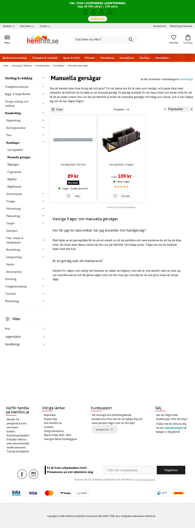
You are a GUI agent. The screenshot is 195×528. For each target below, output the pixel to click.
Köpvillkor (50, 415)
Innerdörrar (127, 57)
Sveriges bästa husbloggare (60, 439)
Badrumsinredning (15, 57)
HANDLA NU (97, 18)
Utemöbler (162, 57)
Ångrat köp (50, 419)
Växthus (144, 57)
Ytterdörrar (107, 57)
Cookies (49, 427)
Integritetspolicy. (145, 479)
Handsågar (186, 79)
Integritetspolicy (54, 431)
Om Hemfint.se (53, 423)
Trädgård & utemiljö (45, 57)
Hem (5, 65)
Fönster (90, 57)
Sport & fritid (71, 57)
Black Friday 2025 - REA (57, 435)
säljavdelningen (173, 428)
